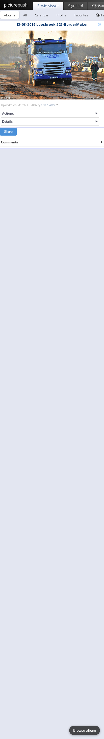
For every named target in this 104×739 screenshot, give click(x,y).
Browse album (84, 730)
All (25, 15)
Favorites (81, 15)
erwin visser (48, 105)
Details (7, 121)
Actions (8, 113)
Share (8, 132)
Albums (9, 15)
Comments (9, 142)
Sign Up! (75, 6)
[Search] (97, 15)
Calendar (41, 15)
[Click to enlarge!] (52, 65)
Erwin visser (48, 6)
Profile (61, 15)
